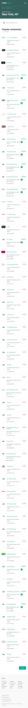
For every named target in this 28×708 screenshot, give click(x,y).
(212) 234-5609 (10, 258)
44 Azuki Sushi (11, 541)
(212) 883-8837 (10, 548)
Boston (3, 687)
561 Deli (9, 654)
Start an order (23, 41)
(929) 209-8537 (10, 648)
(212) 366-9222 (10, 108)
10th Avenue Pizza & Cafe (12, 101)
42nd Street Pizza (11, 529)
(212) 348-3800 (10, 448)
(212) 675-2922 (10, 321)
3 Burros (9, 402)
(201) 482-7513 (10, 208)
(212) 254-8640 (10, 158)
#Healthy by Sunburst (13, 50)
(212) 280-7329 (10, 82)
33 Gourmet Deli (11, 491)
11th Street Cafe (11, 139)
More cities (20, 687)
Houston (20, 684)
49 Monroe (10, 579)
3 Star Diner (10, 466)
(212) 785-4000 (10, 120)
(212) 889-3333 (10, 359)
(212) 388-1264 (10, 409)
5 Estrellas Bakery (11, 604)
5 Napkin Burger (11, 616)
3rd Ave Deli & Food (12, 516)
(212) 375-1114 (10, 485)
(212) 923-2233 (10, 246)
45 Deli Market (10, 566)
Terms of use (5, 695)
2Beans (9, 377)
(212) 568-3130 (10, 183)
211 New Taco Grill (12, 339)
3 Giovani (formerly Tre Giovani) (13, 428)
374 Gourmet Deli (11, 504)
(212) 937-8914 (10, 384)
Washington (4, 686)
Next (22, 667)
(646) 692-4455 (10, 146)
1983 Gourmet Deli (11, 252)
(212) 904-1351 (10, 498)
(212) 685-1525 (10, 371)
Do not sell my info (6, 701)
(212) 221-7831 (10, 421)
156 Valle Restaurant (11, 164)
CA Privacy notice (6, 699)
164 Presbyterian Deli (12, 176)
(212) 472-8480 (10, 271)
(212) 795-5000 (10, 611)
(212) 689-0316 (10, 523)
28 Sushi (9, 365)
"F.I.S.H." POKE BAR (12, 37)
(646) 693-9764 (10, 44)
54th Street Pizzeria (12, 642)
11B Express (10, 126)
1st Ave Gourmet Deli (12, 264)
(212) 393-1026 (10, 221)
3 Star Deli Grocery (11, 453)
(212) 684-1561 (10, 661)
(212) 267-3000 (10, 233)
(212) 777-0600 (10, 309)
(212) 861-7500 (10, 473)
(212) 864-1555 (10, 69)
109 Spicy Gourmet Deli (12, 75)
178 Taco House (11, 214)
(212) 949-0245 (10, 560)
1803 (8, 227)
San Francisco (13, 683)
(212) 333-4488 (10, 636)
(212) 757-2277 (10, 623)
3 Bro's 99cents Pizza (12, 390)
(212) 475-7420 (10, 435)
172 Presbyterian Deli (12, 189)
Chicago (19, 681)
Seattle (11, 686)
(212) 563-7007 (10, 510)
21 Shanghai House (12, 327)
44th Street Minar (11, 554)
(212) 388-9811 (10, 133)
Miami (3, 684)
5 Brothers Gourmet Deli (13, 591)
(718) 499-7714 (10, 94)
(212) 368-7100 (10, 171)
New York (8, 8)
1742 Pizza (10, 202)
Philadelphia (20, 683)
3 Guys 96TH (9, 441)
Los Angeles (4, 683)
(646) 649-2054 (10, 460)
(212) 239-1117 (10, 283)
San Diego (12, 684)
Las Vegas (20, 686)
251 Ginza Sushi (11, 352)
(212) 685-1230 (10, 196)
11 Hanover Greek (11, 114)
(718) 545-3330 (10, 396)
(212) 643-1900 (10, 535)
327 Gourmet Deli (11, 479)
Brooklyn (12, 681)
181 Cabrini (10, 239)
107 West (8, 62)
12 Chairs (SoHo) (11, 151)
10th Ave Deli (10, 87)
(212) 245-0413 (10, 598)
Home (3, 8)
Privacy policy (5, 697)
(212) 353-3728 (10, 346)
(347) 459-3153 (10, 57)
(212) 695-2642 (10, 296)
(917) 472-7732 (10, 586)
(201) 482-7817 (10, 334)
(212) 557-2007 (10, 573)
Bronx (11, 687)
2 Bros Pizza (10, 277)
